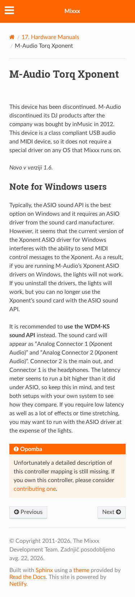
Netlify (17, 584)
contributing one (35, 489)
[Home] (12, 37)
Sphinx (44, 570)
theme (81, 570)
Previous (30, 512)
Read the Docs (27, 577)
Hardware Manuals (50, 37)
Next (109, 512)
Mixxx (72, 11)
